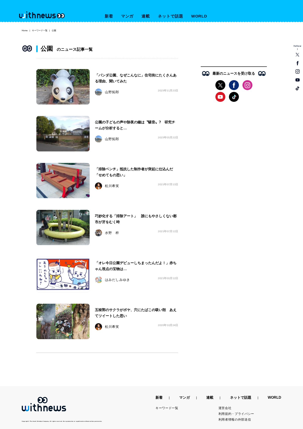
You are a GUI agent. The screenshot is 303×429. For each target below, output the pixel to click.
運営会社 (225, 408)
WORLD (199, 16)
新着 (109, 16)
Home (25, 30)
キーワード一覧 (39, 30)
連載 (146, 16)
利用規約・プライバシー (236, 413)
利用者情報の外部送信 (234, 419)
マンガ (127, 16)
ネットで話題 (170, 16)
